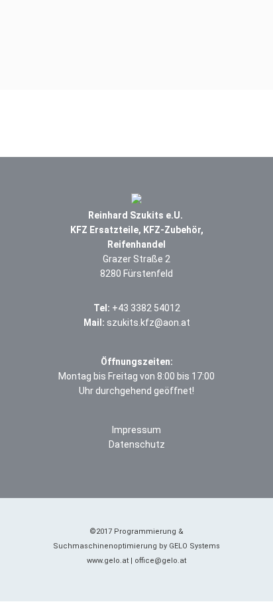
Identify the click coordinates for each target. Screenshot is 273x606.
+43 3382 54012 (146, 308)
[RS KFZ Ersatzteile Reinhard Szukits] (136, 30)
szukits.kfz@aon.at (148, 322)
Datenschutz (137, 444)
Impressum (136, 430)
